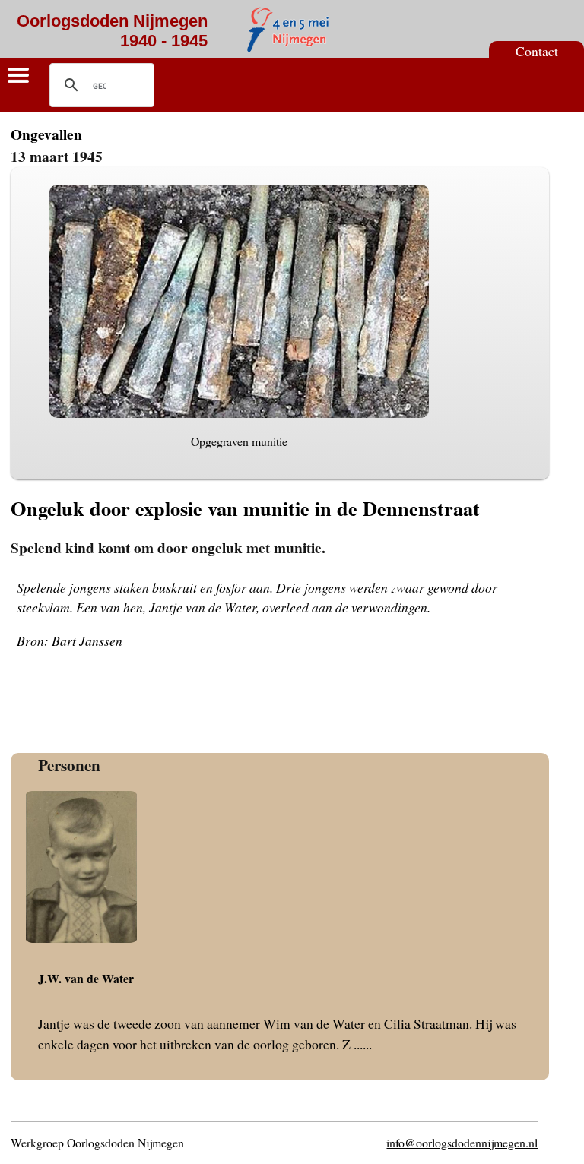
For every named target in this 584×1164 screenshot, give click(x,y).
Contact (537, 51)
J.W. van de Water (86, 978)
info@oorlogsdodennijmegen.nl (462, 1142)
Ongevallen (46, 134)
